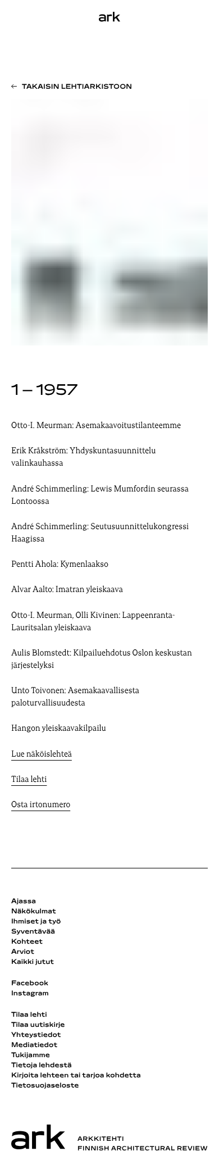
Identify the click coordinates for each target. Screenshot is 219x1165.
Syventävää (33, 932)
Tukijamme (30, 1055)
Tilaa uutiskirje (38, 1025)
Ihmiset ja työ (36, 921)
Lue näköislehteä (41, 754)
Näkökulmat (33, 911)
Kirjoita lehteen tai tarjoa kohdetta (76, 1075)
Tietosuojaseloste (45, 1085)
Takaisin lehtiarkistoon (77, 87)
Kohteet (27, 942)
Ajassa (23, 901)
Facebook (29, 983)
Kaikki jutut (32, 962)
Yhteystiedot (36, 1035)
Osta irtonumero (40, 805)
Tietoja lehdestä (41, 1065)
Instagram (30, 993)
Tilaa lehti (29, 780)
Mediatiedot (34, 1045)
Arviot (22, 952)
